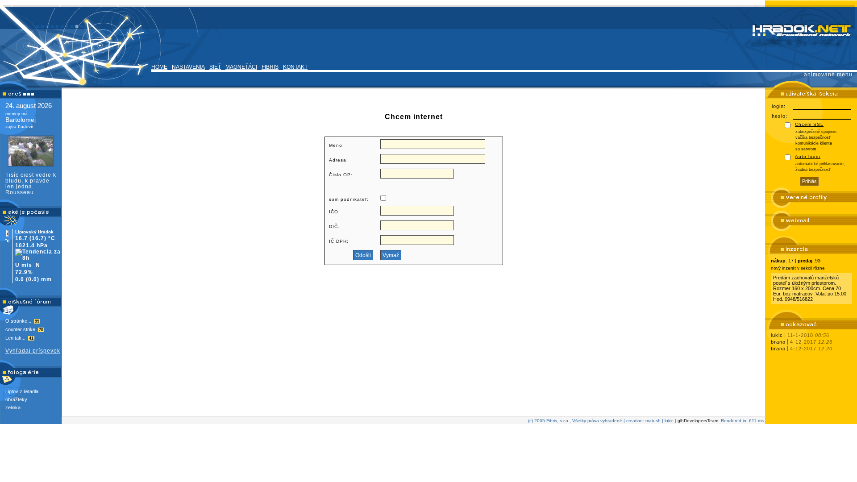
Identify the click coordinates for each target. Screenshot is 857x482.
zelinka (13, 407)
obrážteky (16, 399)
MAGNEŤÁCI (241, 67)
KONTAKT (295, 67)
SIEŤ (215, 67)
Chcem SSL (809, 124)
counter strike (24, 329)
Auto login (807, 156)
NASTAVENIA (188, 67)
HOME (159, 67)
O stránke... (22, 321)
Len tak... (19, 338)
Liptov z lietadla (21, 391)
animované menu (828, 74)
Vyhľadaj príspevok (32, 351)
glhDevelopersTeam (698, 420)
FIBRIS (270, 67)
